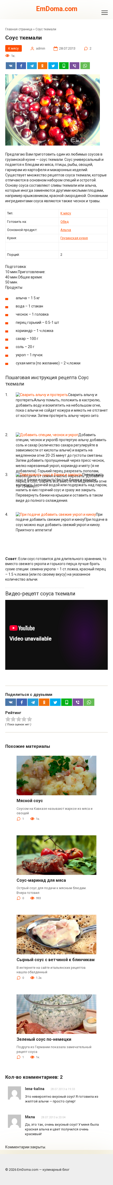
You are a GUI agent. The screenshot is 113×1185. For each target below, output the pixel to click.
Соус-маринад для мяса (41, 880)
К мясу (13, 48)
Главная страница (18, 29)
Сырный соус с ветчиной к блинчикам (56, 959)
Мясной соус (30, 800)
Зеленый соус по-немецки (44, 1039)
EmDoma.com (56, 9)
